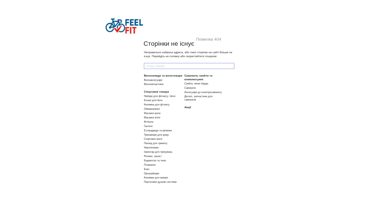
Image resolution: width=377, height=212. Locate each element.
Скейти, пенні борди (196, 83)
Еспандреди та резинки (158, 130)
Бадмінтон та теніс (155, 160)
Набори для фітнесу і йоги (159, 96)
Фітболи (148, 121)
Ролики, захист (153, 156)
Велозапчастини (153, 84)
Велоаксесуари (153, 80)
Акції (187, 107)
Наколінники (151, 147)
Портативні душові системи (160, 181)
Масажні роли (152, 113)
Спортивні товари (156, 91)
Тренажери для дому (156, 134)
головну (174, 56)
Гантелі (148, 126)
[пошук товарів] (231, 66)
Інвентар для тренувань (158, 151)
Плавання (150, 164)
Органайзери (151, 173)
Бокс (147, 169)
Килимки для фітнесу (157, 104)
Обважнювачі (152, 108)
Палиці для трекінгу (155, 143)
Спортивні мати (153, 138)
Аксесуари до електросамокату (203, 92)
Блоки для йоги (153, 100)
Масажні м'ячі (152, 117)
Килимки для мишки (156, 177)
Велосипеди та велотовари (163, 75)
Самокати (190, 87)
